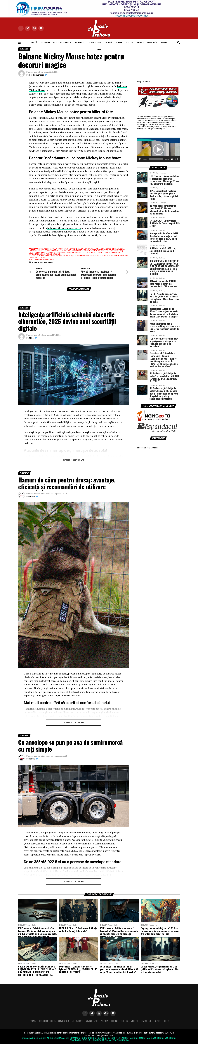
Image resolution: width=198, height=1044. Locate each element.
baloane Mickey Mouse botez (64, 228)
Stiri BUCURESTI (85, 1038)
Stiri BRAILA (123, 1040)
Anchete (140, 42)
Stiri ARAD (37, 1038)
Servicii (164, 42)
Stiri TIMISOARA (96, 1040)
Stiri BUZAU (71, 1038)
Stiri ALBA (27, 1038)
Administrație (95, 42)
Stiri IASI (129, 1038)
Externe (118, 42)
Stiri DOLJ (108, 1038)
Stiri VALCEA (111, 1040)
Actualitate (80, 42)
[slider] (156, 159)
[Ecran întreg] (176, 159)
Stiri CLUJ (98, 1038)
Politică (108, 42)
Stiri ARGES (48, 1038)
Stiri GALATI (119, 1038)
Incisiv (32, 496)
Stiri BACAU (59, 1038)
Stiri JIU (138, 1038)
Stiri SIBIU (83, 1040)
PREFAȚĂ (34, 42)
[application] (158, 150)
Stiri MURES (166, 1038)
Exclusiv (129, 42)
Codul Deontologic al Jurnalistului (56, 42)
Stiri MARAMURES (151, 1038)
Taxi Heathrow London (147, 448)
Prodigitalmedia (36, 75)
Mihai (31, 338)
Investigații (152, 42)
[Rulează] (140, 159)
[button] (158, 149)
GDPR (99, 49)
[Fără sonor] (172, 159)
